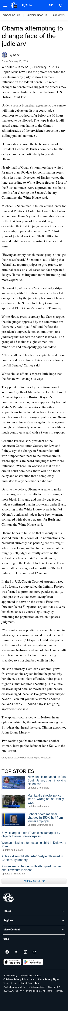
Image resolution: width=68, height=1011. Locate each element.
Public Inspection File (14, 987)
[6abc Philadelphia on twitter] (16, 952)
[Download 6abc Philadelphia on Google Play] (33, 962)
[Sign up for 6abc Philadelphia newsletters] (34, 952)
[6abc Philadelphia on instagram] (25, 952)
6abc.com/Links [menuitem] (11, 15)
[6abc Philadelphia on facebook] (7, 952)
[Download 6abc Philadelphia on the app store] (12, 962)
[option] (14, 15)
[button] (5, 5)
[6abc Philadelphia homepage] (14, 5)
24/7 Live (27, 5)
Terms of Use (9, 983)
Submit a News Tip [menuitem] (36, 15)
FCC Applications (36, 987)
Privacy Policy (10, 975)
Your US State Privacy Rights (45, 979)
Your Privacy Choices (30, 975)
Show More (33, 881)
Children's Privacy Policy (15, 979)
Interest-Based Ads (29, 983)
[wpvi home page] (8, 897)
